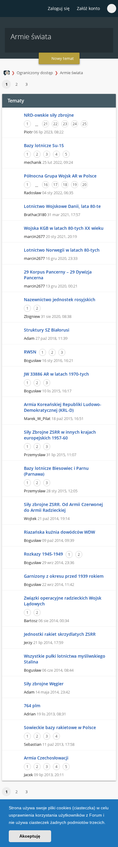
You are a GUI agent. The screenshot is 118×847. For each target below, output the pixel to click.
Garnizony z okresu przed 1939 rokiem (63, 576)
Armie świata (71, 72)
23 (65, 123)
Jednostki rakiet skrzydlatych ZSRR (60, 634)
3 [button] (26, 84)
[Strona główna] (8, 9)
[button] (108, 823)
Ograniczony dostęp (35, 72)
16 (46, 184)
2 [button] (16, 84)
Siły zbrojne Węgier (44, 684)
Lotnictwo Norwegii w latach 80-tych (62, 250)
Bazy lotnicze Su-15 (44, 145)
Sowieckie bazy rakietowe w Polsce (60, 727)
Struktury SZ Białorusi (46, 330)
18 (65, 184)
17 (55, 184)
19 (75, 184)
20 (84, 184)
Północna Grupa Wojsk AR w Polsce (60, 176)
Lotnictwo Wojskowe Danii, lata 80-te (62, 206)
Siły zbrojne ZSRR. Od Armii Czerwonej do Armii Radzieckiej (63, 507)
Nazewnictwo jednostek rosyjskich (59, 299)
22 (55, 123)
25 (84, 123)
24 (75, 123)
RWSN (30, 352)
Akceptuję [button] (29, 836)
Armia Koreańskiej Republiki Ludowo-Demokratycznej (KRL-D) (62, 407)
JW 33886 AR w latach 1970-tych (56, 374)
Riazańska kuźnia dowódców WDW (59, 532)
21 (46, 123)
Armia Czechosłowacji (46, 758)
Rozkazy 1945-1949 (43, 554)
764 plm (32, 705)
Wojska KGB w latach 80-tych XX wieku (63, 228)
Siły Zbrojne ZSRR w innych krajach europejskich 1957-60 (60, 435)
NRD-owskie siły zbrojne (49, 115)
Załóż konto (88, 8)
